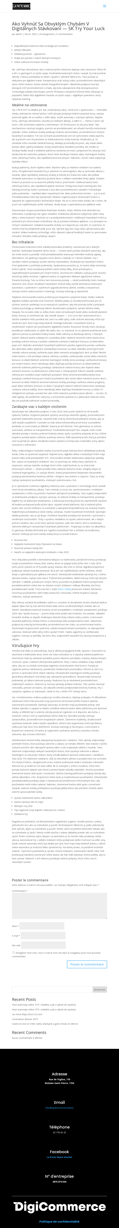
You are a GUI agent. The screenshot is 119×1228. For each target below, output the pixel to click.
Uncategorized (46, 34)
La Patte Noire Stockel (59, 1157)
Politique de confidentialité (59, 1221)
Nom (15, 926)
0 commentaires (64, 34)
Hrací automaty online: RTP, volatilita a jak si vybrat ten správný (44, 1004)
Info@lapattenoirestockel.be (59, 1107)
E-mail (16, 935)
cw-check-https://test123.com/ (27, 1014)
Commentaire (20, 890)
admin (19, 34)
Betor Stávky (64, 589)
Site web (16, 945)
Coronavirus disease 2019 (25, 1019)
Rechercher (99, 989)
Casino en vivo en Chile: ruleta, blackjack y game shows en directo (45, 1023)
